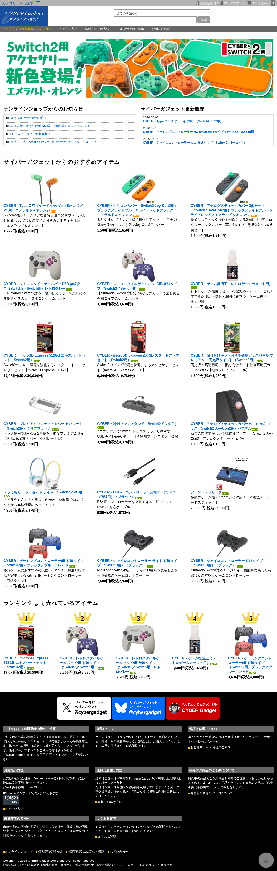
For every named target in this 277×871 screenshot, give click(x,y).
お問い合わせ (161, 29)
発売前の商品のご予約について (211, 793)
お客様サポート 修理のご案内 (210, 747)
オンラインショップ (18, 851)
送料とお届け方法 (97, 29)
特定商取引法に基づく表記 (86, 851)
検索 (204, 19)
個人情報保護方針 (50, 851)
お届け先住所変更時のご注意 (27, 118)
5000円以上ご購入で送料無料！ (29, 134)
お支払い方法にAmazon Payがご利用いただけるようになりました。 (54, 142)
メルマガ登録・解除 (130, 29)
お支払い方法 (68, 29)
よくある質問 (107, 837)
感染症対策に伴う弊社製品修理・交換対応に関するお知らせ (48, 126)
